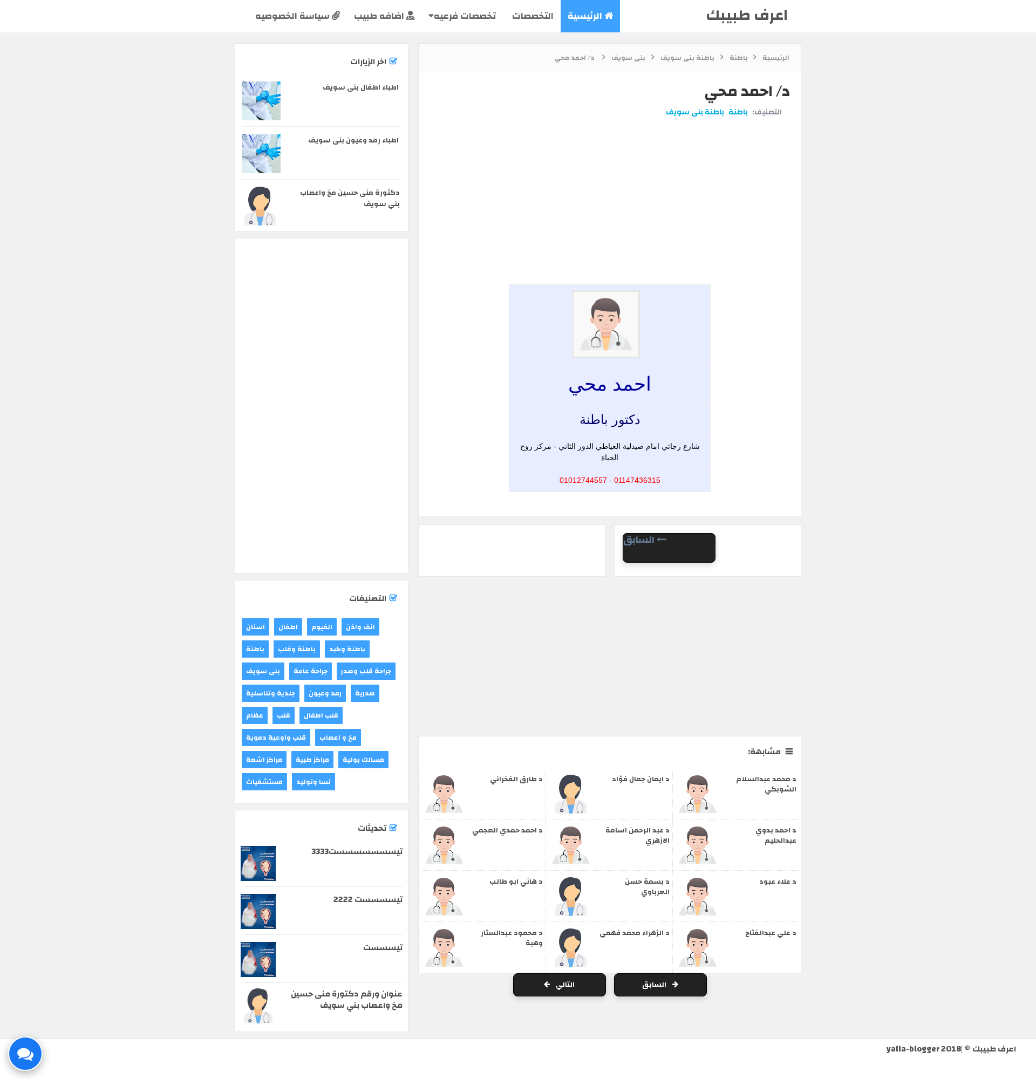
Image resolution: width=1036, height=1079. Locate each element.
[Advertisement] (607, 158)
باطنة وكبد (347, 649)
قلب (283, 715)
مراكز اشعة (264, 760)
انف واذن (360, 627)
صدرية (365, 693)
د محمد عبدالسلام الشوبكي (766, 784)
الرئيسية (586, 16)
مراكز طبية (312, 760)
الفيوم (321, 627)
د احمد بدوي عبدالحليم (775, 835)
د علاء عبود (777, 881)
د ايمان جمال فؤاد (641, 779)
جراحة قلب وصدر (366, 671)
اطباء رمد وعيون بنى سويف (353, 140)
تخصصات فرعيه (465, 16)
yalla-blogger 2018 (924, 1049)
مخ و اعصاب (338, 737)
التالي (564, 984)
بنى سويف (263, 671)
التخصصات (532, 16)
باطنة (738, 112)
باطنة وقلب (297, 649)
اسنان (255, 627)
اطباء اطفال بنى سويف (361, 87)
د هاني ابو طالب (516, 881)
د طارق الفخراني (516, 779)
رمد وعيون (325, 693)
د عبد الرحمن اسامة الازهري (637, 835)
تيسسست (383, 947)
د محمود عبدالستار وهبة (512, 938)
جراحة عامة (311, 671)
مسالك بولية (363, 760)
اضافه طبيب (380, 16)
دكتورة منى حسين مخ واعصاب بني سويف (350, 198)
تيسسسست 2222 (368, 899)
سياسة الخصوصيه (293, 16)
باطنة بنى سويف (695, 112)
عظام (254, 715)
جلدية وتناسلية (270, 693)
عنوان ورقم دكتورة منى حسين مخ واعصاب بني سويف (347, 1000)
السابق (655, 984)
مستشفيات (264, 782)
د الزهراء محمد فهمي (634, 932)
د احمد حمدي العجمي (507, 830)
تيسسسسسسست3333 (357, 851)
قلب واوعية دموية (276, 737)
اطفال (288, 627)
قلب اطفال (321, 715)
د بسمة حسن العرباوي (647, 886)
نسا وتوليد (313, 782)
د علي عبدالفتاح (770, 932)
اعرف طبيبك (747, 15)
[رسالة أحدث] (669, 555)
